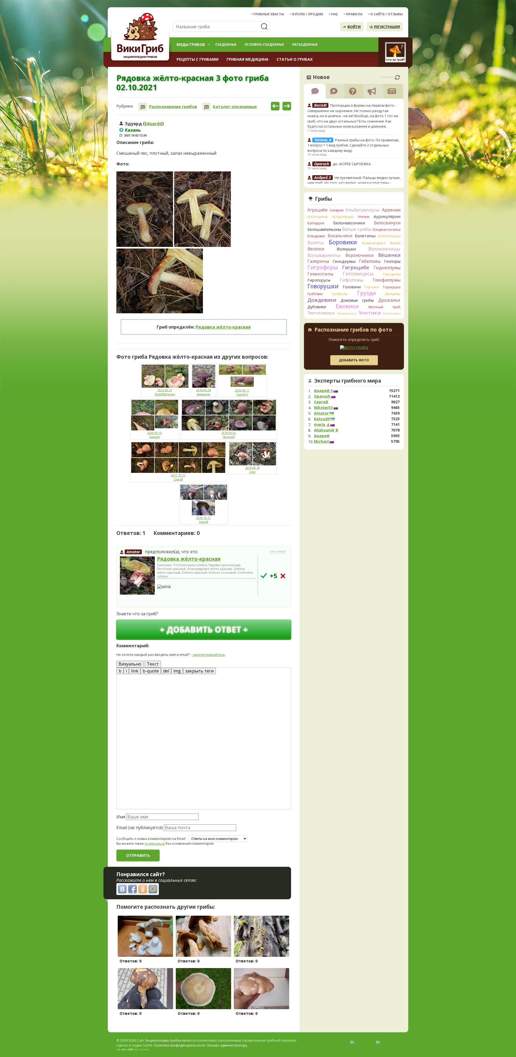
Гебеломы (370, 261)
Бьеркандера (373, 242)
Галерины (318, 261)
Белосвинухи (387, 223)
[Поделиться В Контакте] (122, 889)
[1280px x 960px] (159, 281)
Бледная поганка (387, 229)
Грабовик (315, 294)
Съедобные (225, 44)
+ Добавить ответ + (204, 629)
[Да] (263, 575)
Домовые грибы (357, 300)
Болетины (365, 235)
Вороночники (359, 255)
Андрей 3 (323, 391)
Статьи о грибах (295, 59)
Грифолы (340, 293)
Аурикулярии (387, 216)
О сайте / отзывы (386, 14)
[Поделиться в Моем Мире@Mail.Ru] (153, 889)
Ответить (132, 600)
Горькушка (391, 287)
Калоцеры (391, 313)
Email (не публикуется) (139, 828)
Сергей (321, 402)
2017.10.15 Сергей (178, 477)
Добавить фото (354, 360)
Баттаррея (315, 223)
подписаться (155, 843)
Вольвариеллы (324, 255)
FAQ (334, 14)
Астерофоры (343, 216)
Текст (153, 664)
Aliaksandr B (326, 430)
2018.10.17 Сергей (203, 520)
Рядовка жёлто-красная (223, 327)
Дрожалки (389, 300)
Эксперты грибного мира (347, 380)
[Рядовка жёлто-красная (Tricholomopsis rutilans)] (137, 575)
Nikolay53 (323, 407)
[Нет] (283, 576)
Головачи (352, 286)
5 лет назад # (278, 551)
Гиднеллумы (387, 268)
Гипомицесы (358, 273)
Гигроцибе (355, 267)
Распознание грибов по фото (353, 330)
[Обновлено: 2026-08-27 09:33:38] (397, 77)
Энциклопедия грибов (163, 1040)
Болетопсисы (389, 235)
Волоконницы (384, 249)
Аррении (391, 210)
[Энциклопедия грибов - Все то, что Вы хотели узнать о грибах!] (141, 36)
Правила (354, 14)
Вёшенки (389, 255)
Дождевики (321, 299)
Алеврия (336, 210)
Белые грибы (357, 229)
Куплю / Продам (307, 14)
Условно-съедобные (264, 44)
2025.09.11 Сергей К (242, 392)
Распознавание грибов (173, 107)
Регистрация (387, 26)
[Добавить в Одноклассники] (142, 889)
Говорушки (323, 286)
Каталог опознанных (235, 107)
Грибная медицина (247, 59)
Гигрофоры (322, 267)
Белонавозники (349, 222)
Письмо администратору (227, 1045)
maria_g (321, 424)
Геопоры (392, 261)
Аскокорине (317, 216)
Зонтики (369, 313)
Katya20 (321, 419)
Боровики (343, 242)
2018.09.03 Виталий (228, 435)
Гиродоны (391, 274)
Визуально (130, 664)
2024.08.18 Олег (252, 470)
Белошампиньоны (324, 229)
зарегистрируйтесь (208, 654)
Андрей (321, 436)
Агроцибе (317, 210)
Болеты (315, 242)
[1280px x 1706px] (144, 209)
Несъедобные (305, 44)
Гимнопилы (320, 274)
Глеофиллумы (386, 280)
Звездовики (321, 313)
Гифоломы (352, 280)
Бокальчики (340, 236)
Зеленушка (346, 313)
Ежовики (347, 306)
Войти (354, 26)
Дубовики (316, 306)
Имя (120, 817)
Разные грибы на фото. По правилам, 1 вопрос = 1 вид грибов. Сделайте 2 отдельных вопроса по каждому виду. (353, 145)
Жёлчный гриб (384, 307)
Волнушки (346, 248)
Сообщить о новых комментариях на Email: (151, 838)
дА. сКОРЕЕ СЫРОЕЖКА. (352, 163)
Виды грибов (191, 44)
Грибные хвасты (268, 14)
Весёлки (315, 249)
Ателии (364, 216)
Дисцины (392, 293)
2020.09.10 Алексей (154, 435)
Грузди (366, 293)
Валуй (395, 242)
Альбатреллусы (362, 210)
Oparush (322, 396)
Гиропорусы (318, 280)
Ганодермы (344, 261)
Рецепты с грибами (197, 59)
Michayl (321, 441)
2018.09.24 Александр (203, 392)
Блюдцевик (316, 236)
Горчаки (371, 287)
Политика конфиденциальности (179, 1045)
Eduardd (153, 124)
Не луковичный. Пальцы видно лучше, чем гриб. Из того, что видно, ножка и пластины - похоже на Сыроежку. (353, 182)
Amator (133, 551)
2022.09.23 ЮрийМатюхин (165, 392)
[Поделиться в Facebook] (132, 889)
